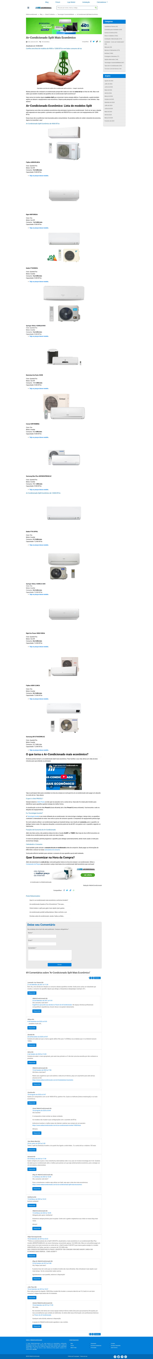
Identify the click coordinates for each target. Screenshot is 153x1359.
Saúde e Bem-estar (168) (111, 59)
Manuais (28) (108, 47)
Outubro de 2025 (109, 99)
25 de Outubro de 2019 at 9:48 (41, 1263)
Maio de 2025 (108, 111)
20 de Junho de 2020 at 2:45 (36, 1143)
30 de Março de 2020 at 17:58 (36, 1159)
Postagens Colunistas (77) (112, 56)
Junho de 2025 (109, 108)
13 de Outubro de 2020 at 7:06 (41, 1070)
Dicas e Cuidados (50, 14)
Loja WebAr (71, 2)
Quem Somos (114, 1347)
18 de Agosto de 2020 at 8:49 (41, 1110)
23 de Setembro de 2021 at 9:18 (42, 1000)
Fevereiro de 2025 (109, 121)
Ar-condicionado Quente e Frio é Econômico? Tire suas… (47, 904)
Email (30, 940)
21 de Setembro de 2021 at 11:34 (37, 984)
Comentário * (32, 948)
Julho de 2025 (108, 105)
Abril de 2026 (108, 93)
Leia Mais (34, 1349)
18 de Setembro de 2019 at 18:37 (37, 1289)
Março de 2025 (109, 118)
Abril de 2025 (108, 114)
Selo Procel (41, 802)
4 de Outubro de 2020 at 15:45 (36, 1054)
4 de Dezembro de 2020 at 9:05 (37, 1021)
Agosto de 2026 (109, 80)
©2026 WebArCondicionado (32, 1356)
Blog (46, 2)
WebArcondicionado (31, 14)
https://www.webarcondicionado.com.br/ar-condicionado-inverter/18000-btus (56, 1125)
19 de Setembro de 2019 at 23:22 (37, 1239)
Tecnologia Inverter (33, 816)
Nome (30, 933)
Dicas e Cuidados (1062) (111, 35)
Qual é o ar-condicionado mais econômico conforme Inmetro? (49, 900)
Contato (113, 1343)
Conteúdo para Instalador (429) (113, 29)
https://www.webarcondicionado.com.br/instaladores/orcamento (52, 1080)
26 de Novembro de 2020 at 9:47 (37, 1037)
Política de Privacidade (73, 1356)
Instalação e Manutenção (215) (113, 39)
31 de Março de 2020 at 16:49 (41, 1177)
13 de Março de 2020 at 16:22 (36, 1199)
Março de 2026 (109, 96)
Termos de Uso (83, 1356)
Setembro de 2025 (110, 102)
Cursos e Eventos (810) (111, 32)
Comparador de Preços (33, 864)
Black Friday (73, 1347)
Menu (31, 8)
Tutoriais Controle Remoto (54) (113, 68)
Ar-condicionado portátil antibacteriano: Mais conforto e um (48, 912)
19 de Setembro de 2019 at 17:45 (42, 1305)
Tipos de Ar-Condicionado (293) (113, 65)
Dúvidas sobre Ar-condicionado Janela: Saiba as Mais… (47, 916)
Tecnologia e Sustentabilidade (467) (114, 62)
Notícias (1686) (109, 53)
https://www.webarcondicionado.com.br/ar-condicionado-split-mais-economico (57, 1184)
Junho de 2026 (109, 87)
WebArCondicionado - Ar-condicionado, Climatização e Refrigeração (43, 7)
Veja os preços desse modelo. (39, 336)
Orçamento (93, 1343)
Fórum (58, 2)
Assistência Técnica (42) (111, 26)
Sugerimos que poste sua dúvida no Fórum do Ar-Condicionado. (52, 1005)
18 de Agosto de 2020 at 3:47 (36, 1094)
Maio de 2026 (108, 90)
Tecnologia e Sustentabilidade (66, 14)
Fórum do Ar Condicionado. (42, 1315)
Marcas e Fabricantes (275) (112, 50)
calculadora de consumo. (52, 850)
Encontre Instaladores (95, 1345)
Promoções (93, 1347)
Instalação (86, 2)
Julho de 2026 (108, 84)
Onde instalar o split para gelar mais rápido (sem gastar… (47, 908)
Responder (32, 993)
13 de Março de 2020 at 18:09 (41, 1213)
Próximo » (97, 978)
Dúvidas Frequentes (115, 1345)
